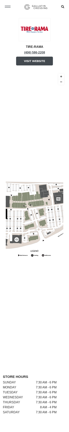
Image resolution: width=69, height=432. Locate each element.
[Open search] (62, 7)
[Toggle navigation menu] (8, 7)
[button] (61, 76)
